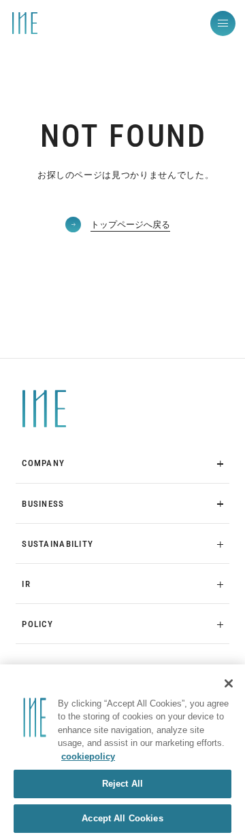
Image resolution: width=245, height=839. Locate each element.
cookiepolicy (88, 756)
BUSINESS (43, 504)
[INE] (44, 408)
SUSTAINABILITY (57, 544)
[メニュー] (222, 23)
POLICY (37, 624)
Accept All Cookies (122, 818)
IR (26, 584)
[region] (122, 751)
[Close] (229, 683)
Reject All (122, 784)
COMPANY (43, 463)
